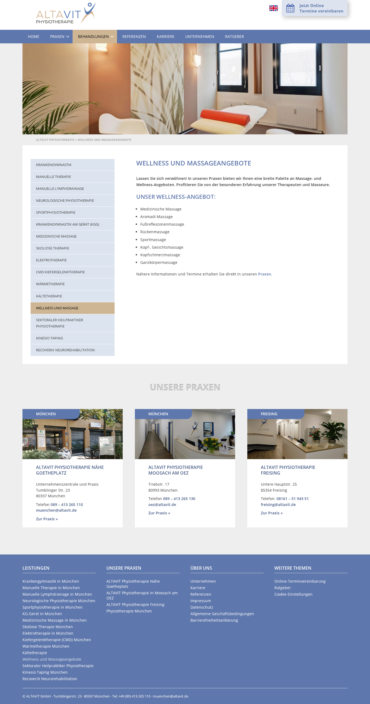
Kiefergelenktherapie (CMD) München (56, 639)
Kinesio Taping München (45, 672)
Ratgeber (234, 36)
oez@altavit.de (162, 504)
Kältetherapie (49, 296)
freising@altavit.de (278, 504)
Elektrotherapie (51, 260)
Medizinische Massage (56, 236)
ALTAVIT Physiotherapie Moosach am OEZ (175, 470)
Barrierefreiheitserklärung (214, 620)
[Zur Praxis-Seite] (72, 434)
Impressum (200, 600)
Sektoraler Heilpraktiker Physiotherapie (59, 323)
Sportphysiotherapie (55, 212)
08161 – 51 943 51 (293, 498)
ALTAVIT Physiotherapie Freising (288, 470)
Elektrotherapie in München (47, 633)
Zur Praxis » (47, 518)
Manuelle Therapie (53, 176)
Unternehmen (199, 36)
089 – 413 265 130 (179, 498)
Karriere (165, 36)
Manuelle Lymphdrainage (60, 188)
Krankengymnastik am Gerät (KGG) (67, 224)
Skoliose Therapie (52, 248)
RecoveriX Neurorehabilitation (65, 350)
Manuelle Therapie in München (51, 587)
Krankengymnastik (54, 164)
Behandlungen (93, 36)
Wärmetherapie (50, 283)
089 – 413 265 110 (67, 504)
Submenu (67, 36)
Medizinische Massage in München (54, 620)
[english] (274, 8)
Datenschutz (201, 607)
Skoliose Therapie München (47, 626)
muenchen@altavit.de (56, 510)
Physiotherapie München (129, 611)
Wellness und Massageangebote (51, 659)
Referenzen (134, 36)
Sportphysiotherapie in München (52, 607)
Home (33, 36)
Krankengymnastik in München (50, 581)
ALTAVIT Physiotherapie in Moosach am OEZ (142, 595)
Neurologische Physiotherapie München (58, 600)
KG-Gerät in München (42, 613)
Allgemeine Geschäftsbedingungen (222, 613)
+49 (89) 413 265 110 (134, 696)
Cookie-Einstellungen (293, 594)
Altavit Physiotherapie (55, 140)
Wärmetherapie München (45, 646)
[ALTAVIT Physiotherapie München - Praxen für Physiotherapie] (66, 13)
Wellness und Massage (57, 308)
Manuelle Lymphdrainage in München (57, 594)
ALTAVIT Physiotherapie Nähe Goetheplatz (70, 470)
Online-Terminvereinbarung (300, 581)
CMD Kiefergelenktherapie (60, 272)
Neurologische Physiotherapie (65, 200)
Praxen (57, 36)
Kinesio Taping (49, 338)
